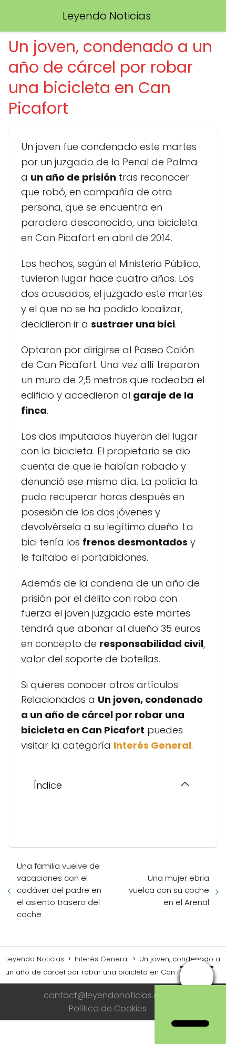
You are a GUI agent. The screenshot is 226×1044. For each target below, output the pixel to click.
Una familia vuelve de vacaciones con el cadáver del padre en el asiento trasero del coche (59, 890)
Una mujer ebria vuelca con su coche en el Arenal (169, 890)
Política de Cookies (108, 1008)
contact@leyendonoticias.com (108, 995)
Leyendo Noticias (107, 15)
